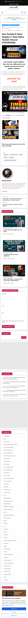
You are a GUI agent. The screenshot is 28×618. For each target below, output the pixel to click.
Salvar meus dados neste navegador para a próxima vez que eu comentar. (12, 321)
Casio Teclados (6, 484)
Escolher (14, 612)
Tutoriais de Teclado (7, 568)
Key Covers (6, 523)
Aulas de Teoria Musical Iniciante (9, 455)
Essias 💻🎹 (14, 7)
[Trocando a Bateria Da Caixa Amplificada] (14, 245)
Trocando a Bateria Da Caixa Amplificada (10, 255)
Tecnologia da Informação (8, 554)
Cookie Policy (10, 605)
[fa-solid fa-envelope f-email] (18, 4)
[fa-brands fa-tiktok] (14, 4)
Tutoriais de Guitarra (7, 565)
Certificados (6, 486)
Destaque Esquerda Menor (8, 501)
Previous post (5, 196)
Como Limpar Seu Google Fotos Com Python (12, 230)
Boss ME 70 (5, 27)
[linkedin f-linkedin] (13, 4)
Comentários (4, 293)
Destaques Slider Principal (8, 509)
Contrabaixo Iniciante (7, 489)
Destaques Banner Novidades (9, 506)
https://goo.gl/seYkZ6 (21, 112)
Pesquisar (6, 333)
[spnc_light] (25, 12)
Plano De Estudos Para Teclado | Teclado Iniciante (12, 205)
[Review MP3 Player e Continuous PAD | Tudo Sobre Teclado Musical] (14, 270)
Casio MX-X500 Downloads (8, 470)
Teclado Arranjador (7, 549)
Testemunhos (6, 557)
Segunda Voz (6, 543)
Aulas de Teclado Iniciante (8, 453)
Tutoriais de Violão (7, 571)
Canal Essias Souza (10, 27)
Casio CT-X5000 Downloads (8, 467)
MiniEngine (21, 27)
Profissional (6, 534)
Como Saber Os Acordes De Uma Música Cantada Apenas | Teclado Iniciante (12, 199)
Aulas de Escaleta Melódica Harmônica (10, 444)
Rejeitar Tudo (14, 615)
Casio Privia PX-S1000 (7, 481)
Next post (4, 202)
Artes (5, 439)
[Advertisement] (14, 356)
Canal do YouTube (5, 25)
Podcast (5, 532)
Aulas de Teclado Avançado (8, 447)
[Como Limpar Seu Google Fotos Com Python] (14, 221)
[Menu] (2, 12)
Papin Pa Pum (6, 529)
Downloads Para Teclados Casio (9, 515)
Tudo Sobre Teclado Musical (14, 25)
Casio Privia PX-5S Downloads (9, 478)
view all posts (4, 191)
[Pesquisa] (22, 13)
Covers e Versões (7, 492)
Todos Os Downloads (7, 560)
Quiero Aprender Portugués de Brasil (10, 540)
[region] (14, 607)
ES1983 (15, 27)
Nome (3, 305)
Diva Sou (5, 512)
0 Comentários (21, 30)
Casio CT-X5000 (6, 464)
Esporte (5, 520)
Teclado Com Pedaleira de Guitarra (7, 28)
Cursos (5, 495)
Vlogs (5, 577)
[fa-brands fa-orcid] (16, 4)
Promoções (5, 537)
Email (3, 312)
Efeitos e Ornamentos (7, 517)
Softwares (5, 546)
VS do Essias (6, 580)
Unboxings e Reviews (7, 574)
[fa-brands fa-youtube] (10, 4)
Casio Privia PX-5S (7, 475)
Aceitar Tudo (14, 608)
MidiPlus (17, 27)
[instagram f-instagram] (11, 4)
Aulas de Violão (6, 458)
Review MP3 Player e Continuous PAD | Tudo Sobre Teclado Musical (12, 279)
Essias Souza (5, 30)
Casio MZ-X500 (6, 472)
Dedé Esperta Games (7, 498)
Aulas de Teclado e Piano (8, 450)
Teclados (5, 551)
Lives (4, 526)
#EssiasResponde (7, 436)
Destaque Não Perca (7, 503)
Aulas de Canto (6, 441)
